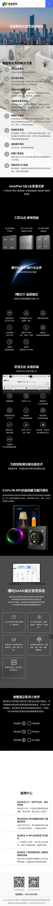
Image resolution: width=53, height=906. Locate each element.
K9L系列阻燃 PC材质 (9, 229)
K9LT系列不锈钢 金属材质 (43, 229)
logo (9, 3)
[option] (26, 26)
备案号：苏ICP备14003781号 (34, 903)
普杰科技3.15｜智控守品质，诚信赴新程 (32, 803)
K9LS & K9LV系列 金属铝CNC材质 (27, 229)
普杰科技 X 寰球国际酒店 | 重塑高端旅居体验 (32, 853)
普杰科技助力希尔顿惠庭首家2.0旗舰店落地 (32, 820)
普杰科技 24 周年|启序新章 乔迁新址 (32, 837)
